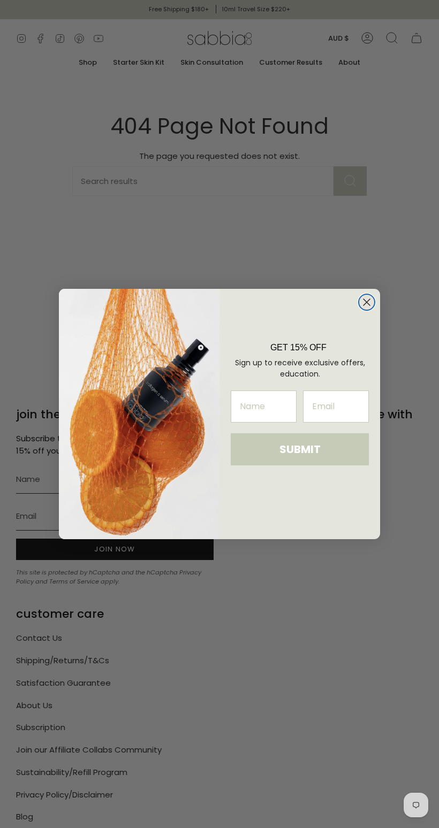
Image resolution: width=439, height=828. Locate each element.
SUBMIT (300, 449)
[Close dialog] (367, 302)
